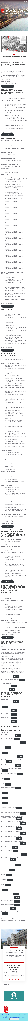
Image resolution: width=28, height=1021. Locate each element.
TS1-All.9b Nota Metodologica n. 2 (7, 900)
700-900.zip (7, 637)
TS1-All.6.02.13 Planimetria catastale (8, 787)
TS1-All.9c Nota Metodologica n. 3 (7, 904)
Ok (10, 1019)
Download (16, 676)
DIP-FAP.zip (7, 134)
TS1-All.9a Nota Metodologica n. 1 (7, 896)
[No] (26, 1017)
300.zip (7, 526)
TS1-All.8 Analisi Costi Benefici (6, 893)
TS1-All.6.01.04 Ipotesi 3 (5, 717)
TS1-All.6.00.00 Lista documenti (7, 701)
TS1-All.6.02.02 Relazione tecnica (7, 738)
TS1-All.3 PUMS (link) (6, 683)
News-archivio (14, 947)
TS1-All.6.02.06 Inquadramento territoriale (9, 755)
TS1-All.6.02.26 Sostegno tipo (6, 850)
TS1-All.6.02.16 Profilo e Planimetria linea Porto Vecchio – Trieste (13, 801)
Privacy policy (15, 1019)
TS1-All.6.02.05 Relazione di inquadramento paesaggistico (11, 750)
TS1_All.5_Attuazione (5, 688)
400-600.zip (7, 581)
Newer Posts (6, 984)
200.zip (7, 350)
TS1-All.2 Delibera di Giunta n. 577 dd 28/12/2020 (10, 679)
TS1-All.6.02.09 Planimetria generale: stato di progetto (11, 768)
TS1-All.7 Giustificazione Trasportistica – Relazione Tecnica (11, 888)
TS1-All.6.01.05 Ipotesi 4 (5, 720)
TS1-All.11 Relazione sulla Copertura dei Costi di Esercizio (11, 911)
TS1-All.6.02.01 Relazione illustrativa (8, 734)
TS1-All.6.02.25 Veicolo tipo (6, 846)
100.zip (7, 306)
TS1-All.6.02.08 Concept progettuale (7, 764)
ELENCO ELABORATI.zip (8, 86)
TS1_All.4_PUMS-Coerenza (6, 685)
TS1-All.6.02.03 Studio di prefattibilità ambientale (10, 742)
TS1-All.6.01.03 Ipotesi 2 (5, 713)
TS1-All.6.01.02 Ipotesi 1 (5, 709)
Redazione (17, 959)
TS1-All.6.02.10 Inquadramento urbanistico (9, 773)
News (14, 54)
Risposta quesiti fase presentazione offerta (14, 962)
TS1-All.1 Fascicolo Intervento (6, 675)
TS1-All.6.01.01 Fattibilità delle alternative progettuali (11, 704)
